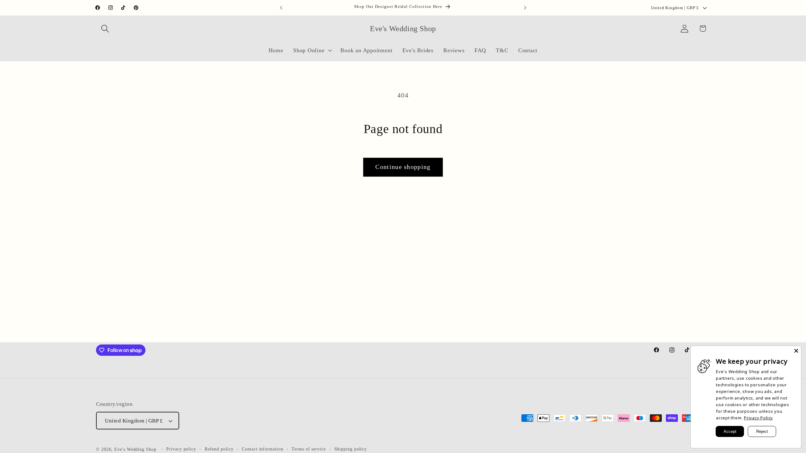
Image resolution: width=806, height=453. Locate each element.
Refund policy (219, 448)
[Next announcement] (525, 7)
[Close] (796, 351)
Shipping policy (350, 448)
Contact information (262, 448)
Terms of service (309, 448)
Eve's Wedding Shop (135, 449)
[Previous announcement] (281, 7)
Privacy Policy (758, 418)
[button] (105, 28)
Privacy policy (181, 448)
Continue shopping (402, 167)
